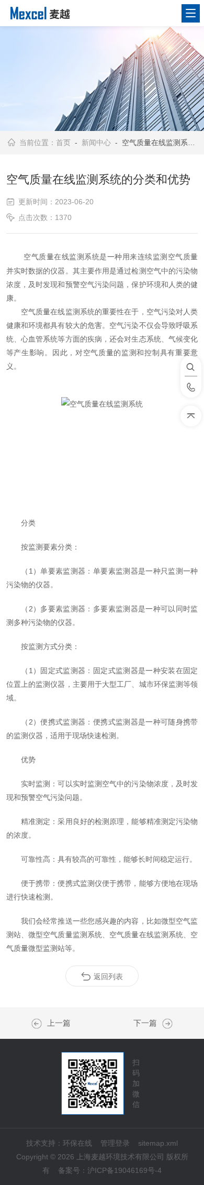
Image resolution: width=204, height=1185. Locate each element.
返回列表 (108, 976)
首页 (63, 142)
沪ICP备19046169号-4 (124, 1170)
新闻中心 (96, 142)
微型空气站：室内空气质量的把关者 (165, 1024)
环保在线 (77, 1143)
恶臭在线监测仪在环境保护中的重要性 (39, 1024)
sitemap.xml (158, 1143)
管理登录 (115, 1143)
